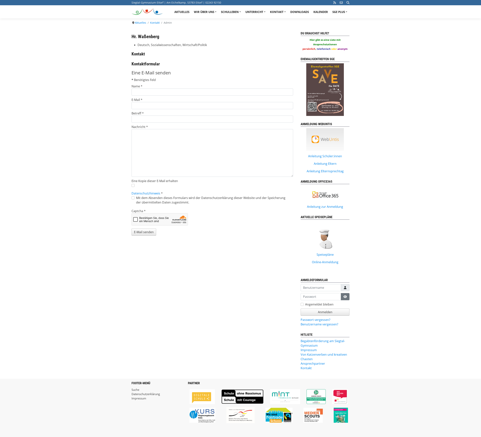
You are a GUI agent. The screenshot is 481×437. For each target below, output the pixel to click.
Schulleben (231, 13)
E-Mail (137, 100)
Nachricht (140, 127)
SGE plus (340, 13)
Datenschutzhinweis (146, 193)
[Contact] (341, 2)
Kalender (320, 12)
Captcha (139, 211)
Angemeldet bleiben (319, 304)
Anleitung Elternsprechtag (325, 171)
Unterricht (256, 13)
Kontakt (278, 13)
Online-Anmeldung (325, 262)
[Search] (347, 2)
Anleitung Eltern (325, 164)
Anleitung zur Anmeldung (325, 207)
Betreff (138, 113)
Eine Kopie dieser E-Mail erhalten (155, 181)
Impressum (139, 398)
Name (137, 86)
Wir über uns (206, 13)
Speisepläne (325, 255)
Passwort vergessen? (315, 320)
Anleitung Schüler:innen (325, 156)
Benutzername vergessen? (319, 324)
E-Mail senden (144, 232)
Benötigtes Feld (144, 80)
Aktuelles (181, 12)
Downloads (299, 12)
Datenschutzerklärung (146, 394)
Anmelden (325, 312)
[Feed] (334, 2)
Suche (135, 390)
